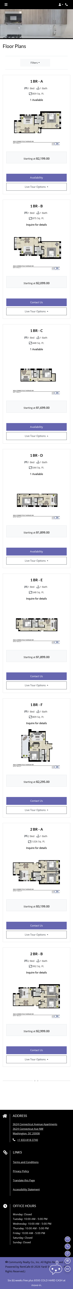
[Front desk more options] (67, 1269)
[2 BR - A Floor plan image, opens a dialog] (36, 874)
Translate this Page (24, 1180)
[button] (60, 4)
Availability (43, 177)
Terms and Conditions (26, 1162)
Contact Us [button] (48, 302)
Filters (34, 62)
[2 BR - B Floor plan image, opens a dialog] (36, 998)
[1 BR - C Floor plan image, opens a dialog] (36, 375)
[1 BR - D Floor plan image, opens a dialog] (36, 500)
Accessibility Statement (26, 1189)
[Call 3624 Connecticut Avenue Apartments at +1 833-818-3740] (67, 4)
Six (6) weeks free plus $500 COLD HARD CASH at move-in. (36, 1283)
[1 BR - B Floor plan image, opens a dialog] (36, 250)
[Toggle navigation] (6, 4)
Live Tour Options (42, 186)
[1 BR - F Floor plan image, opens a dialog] (36, 749)
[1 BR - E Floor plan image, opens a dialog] (36, 624)
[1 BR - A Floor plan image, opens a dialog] (36, 126)
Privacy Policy (21, 1171)
